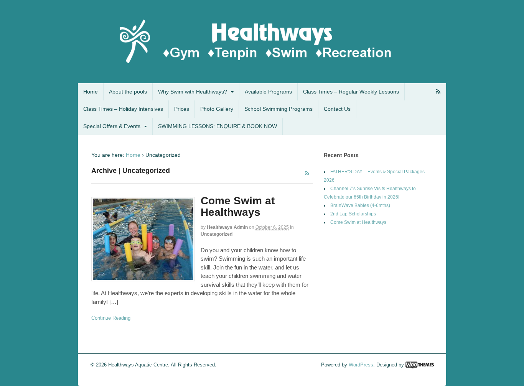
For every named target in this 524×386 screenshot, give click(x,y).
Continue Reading (110, 318)
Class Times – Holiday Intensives (123, 109)
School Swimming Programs (278, 109)
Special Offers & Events (111, 126)
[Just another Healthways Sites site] (262, 64)
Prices (181, 109)
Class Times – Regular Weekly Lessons (351, 92)
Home (90, 92)
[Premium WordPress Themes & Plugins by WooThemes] (419, 365)
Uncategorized (216, 234)
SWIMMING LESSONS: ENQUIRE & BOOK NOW (217, 126)
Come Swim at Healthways (238, 206)
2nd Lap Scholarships (353, 214)
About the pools (128, 92)
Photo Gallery (216, 109)
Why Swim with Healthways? (192, 92)
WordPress (361, 365)
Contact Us (337, 109)
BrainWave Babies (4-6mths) (360, 205)
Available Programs (268, 92)
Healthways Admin (227, 227)
